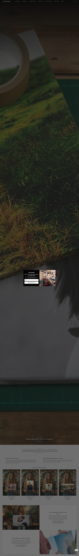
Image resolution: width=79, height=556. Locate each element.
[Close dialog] (54, 270)
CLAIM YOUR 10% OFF (31, 282)
